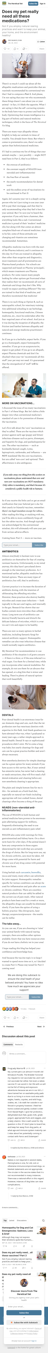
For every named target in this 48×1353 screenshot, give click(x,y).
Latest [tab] (11, 1220)
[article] (24, 1237)
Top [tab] (5, 1220)
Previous (10, 1026)
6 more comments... (10, 1207)
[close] (41, 1280)
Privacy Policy (32, 1333)
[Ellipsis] (45, 1068)
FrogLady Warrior (15, 1068)
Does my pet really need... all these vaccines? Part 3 (17, 1254)
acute (43, 886)
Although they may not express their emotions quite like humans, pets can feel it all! (17, 1238)
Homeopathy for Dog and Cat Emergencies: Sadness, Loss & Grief (17, 1230)
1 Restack (31, 1009)
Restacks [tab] (19, 1044)
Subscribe (33, 3)
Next (39, 1026)
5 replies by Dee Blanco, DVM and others (27, 1148)
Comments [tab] (8, 1044)
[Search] (43, 1220)
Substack (11, 1347)
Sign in (42, 3)
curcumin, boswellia (31, 872)
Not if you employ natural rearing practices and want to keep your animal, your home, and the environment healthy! (17, 1260)
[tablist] (13, 1044)
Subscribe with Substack (26, 1322)
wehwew (11, 1156)
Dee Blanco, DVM (15, 40)
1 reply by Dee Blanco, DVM (22, 1196)
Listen (42, 41)
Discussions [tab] (21, 1220)
